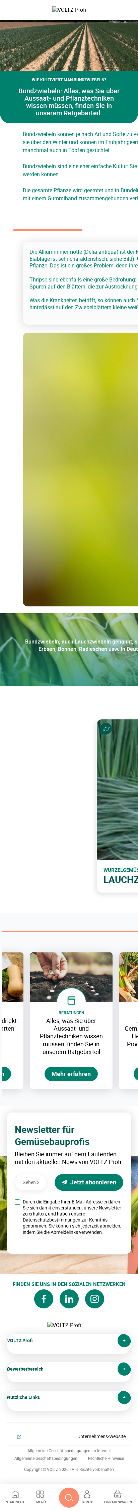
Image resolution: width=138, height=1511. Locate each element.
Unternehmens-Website (101, 1436)
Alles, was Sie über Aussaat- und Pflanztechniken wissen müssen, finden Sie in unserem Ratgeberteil (71, 1036)
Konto (87, 1502)
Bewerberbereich (25, 1369)
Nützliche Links (23, 1397)
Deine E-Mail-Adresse (31, 1172)
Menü (41, 1502)
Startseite (15, 1502)
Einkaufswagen (118, 1502)
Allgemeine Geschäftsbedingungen (45, 1458)
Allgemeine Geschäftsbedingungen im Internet (69, 1450)
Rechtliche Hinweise (106, 1458)
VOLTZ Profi (20, 1340)
